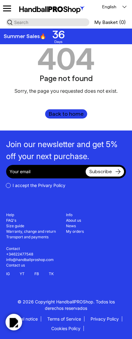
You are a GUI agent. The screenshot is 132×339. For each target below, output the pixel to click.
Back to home (66, 114)
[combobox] (47, 22)
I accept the (39, 185)
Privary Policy (51, 185)
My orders (75, 231)
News (71, 226)
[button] (110, 22)
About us (73, 220)
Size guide (15, 226)
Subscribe (100, 171)
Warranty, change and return (31, 231)
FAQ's (11, 220)
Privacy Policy (105, 318)
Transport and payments (27, 237)
